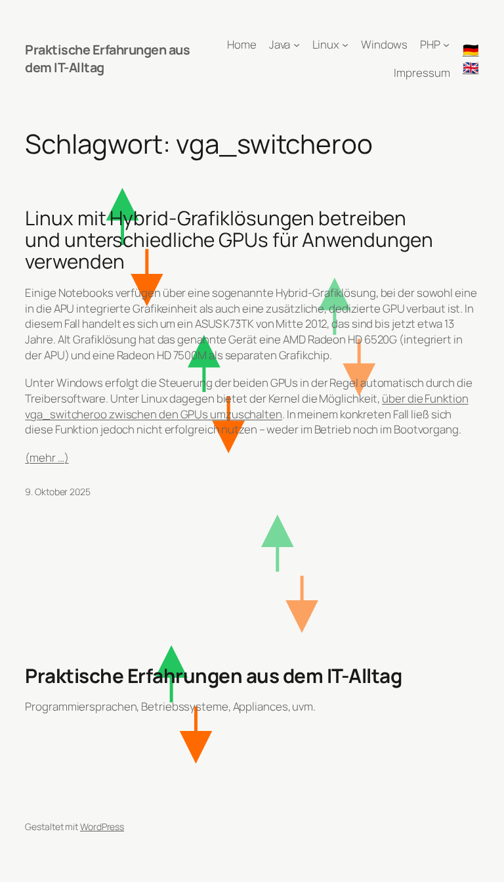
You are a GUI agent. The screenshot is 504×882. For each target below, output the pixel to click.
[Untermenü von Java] (296, 44)
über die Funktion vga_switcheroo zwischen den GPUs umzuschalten (246, 406)
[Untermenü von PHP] (446, 44)
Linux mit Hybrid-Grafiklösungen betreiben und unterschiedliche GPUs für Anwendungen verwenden (229, 240)
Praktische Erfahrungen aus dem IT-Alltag (213, 675)
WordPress (102, 826)
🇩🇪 (471, 49)
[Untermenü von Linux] (345, 44)
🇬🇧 (471, 67)
